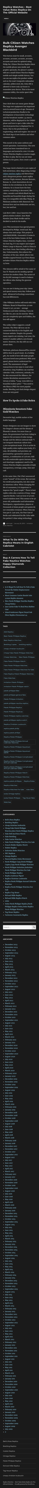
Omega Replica (11, 856)
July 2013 (8, 1295)
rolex (7, 901)
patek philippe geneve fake (15, 695)
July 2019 (8, 1093)
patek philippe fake (11, 691)
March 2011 (9, 1373)
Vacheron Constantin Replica (16, 915)
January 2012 (10, 1345)
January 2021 (10, 1043)
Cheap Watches (10, 657)
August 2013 (10, 1292)
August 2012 (10, 1325)
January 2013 (10, 1311)
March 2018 (9, 1138)
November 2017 (11, 1149)
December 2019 (11, 1079)
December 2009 (11, 1415)
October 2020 (10, 1051)
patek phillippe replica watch (15, 720)
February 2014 (10, 1275)
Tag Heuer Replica (12, 912)
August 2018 (10, 1124)
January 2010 (10, 1412)
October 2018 (10, 1118)
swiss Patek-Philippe (12, 798)
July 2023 (8, 958)
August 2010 (10, 1393)
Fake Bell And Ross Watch (15, 834)
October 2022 (10, 984)
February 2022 (10, 1006)
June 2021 (9, 1029)
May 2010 (8, 1401)
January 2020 (10, 1076)
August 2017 (10, 1157)
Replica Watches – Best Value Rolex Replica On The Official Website (17, 10)
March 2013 (9, 1306)
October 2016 (10, 1185)
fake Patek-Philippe (27, 657)
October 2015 (10, 1219)
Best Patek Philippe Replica (15, 636)
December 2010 (11, 1381)
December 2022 (11, 978)
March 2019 (9, 1104)
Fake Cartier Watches (13, 839)
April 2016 (9, 1202)
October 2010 (10, 1387)
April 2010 (9, 1404)
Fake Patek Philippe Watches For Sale (19, 670)
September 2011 (11, 1356)
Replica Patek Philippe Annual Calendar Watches (16, 742)
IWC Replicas (10, 853)
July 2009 (8, 1429)
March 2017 (9, 1171)
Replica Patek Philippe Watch (16, 773)
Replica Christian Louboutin (15, 724)
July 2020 (8, 1059)
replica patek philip (11, 728)
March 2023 (9, 970)
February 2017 (10, 1174)
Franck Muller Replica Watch (16, 845)
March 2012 (9, 1339)
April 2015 (9, 1236)
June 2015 (9, 1230)
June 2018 (9, 1129)
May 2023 (9, 964)
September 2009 (11, 1423)
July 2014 (8, 1261)
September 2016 (11, 1188)
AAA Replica (8, 632)
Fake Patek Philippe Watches (15, 665)
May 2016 (9, 1199)
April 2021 (9, 1034)
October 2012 (10, 1320)
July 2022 (8, 992)
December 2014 (11, 1247)
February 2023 (10, 972)
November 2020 (11, 1048)
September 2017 (11, 1155)
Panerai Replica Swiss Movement (18, 859)
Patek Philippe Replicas (13, 712)
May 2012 (8, 1334)
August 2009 (10, 1426)
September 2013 (11, 1289)
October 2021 (10, 1017)
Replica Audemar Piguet (14, 876)
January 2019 (10, 1110)
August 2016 (10, 1191)
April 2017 (9, 1169)
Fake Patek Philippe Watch (15, 661)
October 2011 (10, 1353)
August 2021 (10, 1023)
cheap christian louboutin (14, 649)
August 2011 (9, 1359)
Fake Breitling (10, 837)
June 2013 (9, 1297)
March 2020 (9, 1071)
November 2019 (11, 1082)
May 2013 (8, 1300)
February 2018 (10, 1141)
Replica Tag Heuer (12, 893)
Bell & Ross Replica (12, 820)
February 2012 (10, 1342)
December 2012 (11, 1314)
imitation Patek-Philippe (13, 682)
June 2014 (9, 1264)
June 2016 (9, 1197)
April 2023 (9, 967)
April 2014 (9, 1269)
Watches (7, 802)
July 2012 (8, 1328)
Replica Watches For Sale (14, 790)
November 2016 (11, 1183)
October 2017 (10, 1152)
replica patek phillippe (13, 781)
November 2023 (11, 947)
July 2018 (8, 1127)
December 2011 (11, 1348)
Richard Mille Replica (13, 895)
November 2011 (11, 1351)
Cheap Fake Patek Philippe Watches (18, 653)
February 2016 (10, 1208)
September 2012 (11, 1323)
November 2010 (11, 1384)
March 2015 (9, 1239)
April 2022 (9, 1001)
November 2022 (11, 981)
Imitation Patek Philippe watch (16, 686)
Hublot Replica (11, 848)
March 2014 (9, 1272)
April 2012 (9, 1337)
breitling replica (25, 644)
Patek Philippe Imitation (13, 699)
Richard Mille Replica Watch (16, 898)
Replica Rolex (29, 781)
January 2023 (10, 975)
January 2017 (10, 1177)
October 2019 (10, 1085)
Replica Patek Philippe (13, 737)
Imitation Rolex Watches (15, 851)
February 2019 (10, 1107)
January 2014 (10, 1278)
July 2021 (8, 1026)
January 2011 (10, 1379)
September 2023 (11, 953)
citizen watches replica (12, 174)
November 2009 (11, 1418)
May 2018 (8, 1132)
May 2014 (8, 1267)
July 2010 (8, 1395)
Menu (6, 18)
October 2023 (10, 950)
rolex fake (30, 790)
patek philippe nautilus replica (16, 703)
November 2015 (11, 1216)
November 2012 (11, 1317)
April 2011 (9, 1370)
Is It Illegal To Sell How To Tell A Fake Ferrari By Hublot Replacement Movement (20, 590)
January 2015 (10, 1244)
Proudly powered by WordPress (25, 1484)
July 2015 (8, 1227)
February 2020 (10, 1073)
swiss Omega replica (12, 794)
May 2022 (9, 998)
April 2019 (9, 1101)
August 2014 (10, 1258)
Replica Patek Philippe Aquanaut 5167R (17, 752)
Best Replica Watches (12, 640)
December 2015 (11, 1213)
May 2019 (9, 1099)
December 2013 (11, 1281)
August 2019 (10, 1090)
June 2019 (9, 1096)
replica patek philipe (12, 733)
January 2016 (10, 1211)
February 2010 (10, 1409)
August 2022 (10, 989)
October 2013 (10, 1286)
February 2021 (10, 1040)
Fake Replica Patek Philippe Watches (19, 674)
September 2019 (11, 1087)
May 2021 (8, 1031)
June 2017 (9, 1163)
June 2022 (9, 995)
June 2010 (9, 1398)
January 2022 (10, 1009)
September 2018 (11, 1121)
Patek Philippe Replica (13, 707)
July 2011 (8, 1362)
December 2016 (11, 1180)
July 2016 (8, 1194)
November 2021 (11, 1015)
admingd (9, 523)
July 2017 (8, 1160)
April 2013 (9, 1303)
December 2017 (11, 1146)
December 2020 (11, 1045)
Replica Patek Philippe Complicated (18, 757)
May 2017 (8, 1166)
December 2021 (11, 1012)
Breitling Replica (11, 823)
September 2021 (11, 1020)
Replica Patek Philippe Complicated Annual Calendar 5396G (18, 768)
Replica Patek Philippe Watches (16, 777)
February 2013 (10, 1309)
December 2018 (11, 1113)
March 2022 (9, 1003)
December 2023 (11, 944)
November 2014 (11, 1250)
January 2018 (10, 1143)
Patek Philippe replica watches (16, 716)
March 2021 (9, 1037)
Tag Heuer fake (29, 798)
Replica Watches (10, 785)
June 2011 (8, 1365)
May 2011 (8, 1367)
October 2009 (10, 1421)
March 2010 (9, 1407)
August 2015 (10, 1225)
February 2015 (10, 1241)
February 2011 (10, 1376)
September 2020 (11, 1054)
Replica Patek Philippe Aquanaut (17, 747)
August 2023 (10, 956)
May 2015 (8, 1233)
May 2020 (9, 1065)
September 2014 (11, 1255)
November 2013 (11, 1283)
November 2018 (11, 1115)
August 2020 (10, 1057)
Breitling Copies (10, 644)
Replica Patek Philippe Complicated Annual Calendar (18, 762)
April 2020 (9, 1068)
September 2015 (11, 1222)
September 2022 (11, 986)
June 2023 (9, 961)
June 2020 (9, 1062)
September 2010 (11, 1390)
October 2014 (10, 1253)
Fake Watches (9, 678)
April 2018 (9, 1135)
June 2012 (9, 1331)
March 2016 (9, 1205)
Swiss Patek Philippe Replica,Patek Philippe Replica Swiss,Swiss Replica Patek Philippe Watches (19, 906)
